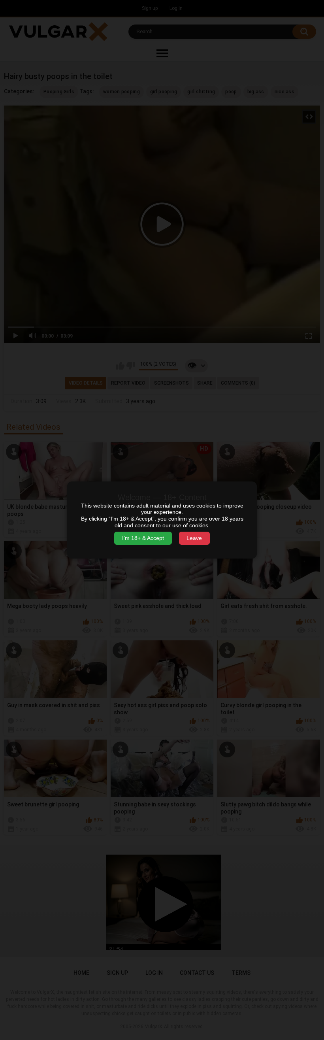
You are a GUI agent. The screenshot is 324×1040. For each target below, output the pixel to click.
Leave (194, 538)
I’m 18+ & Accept (143, 538)
